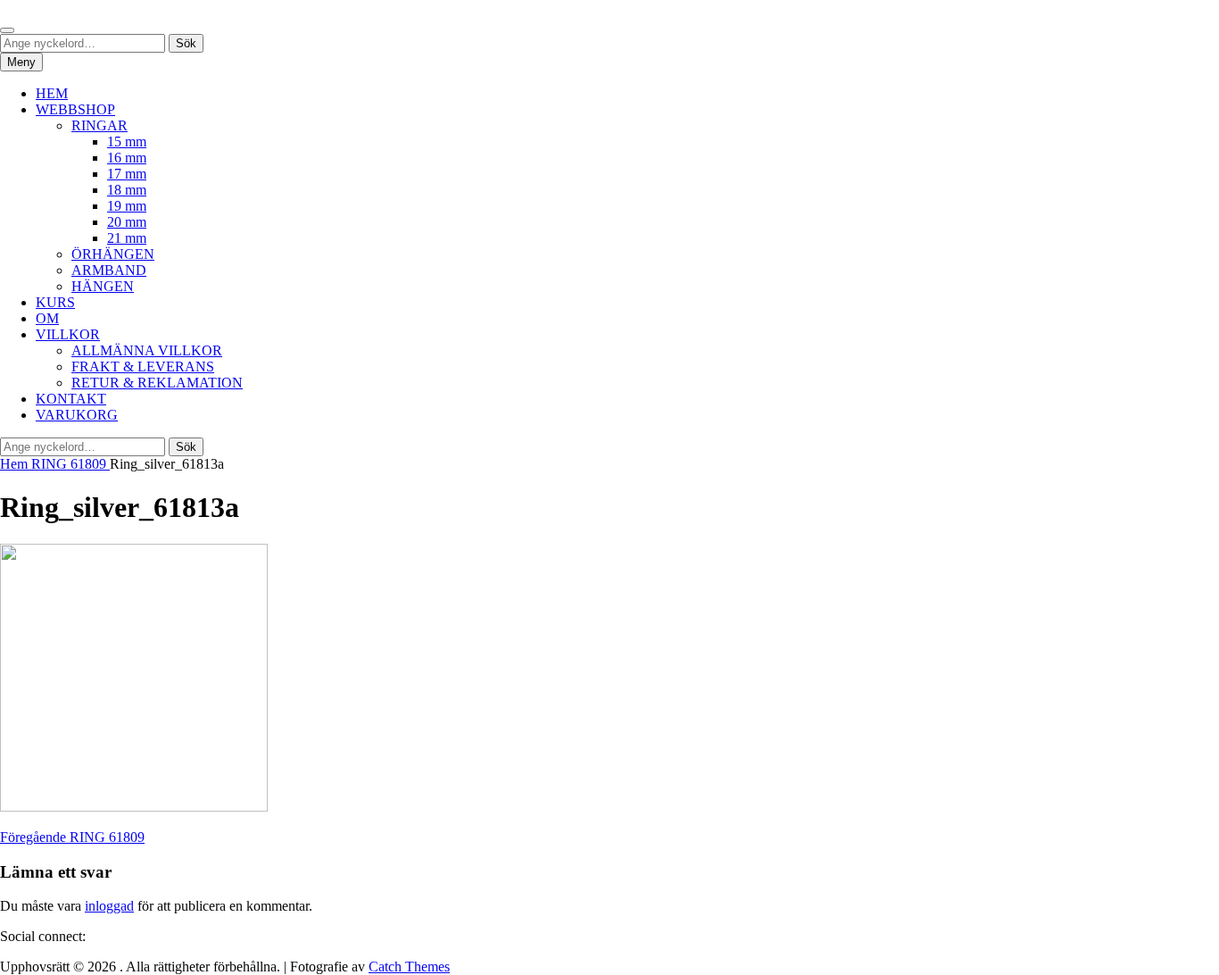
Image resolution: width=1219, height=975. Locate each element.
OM (47, 318)
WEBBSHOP (75, 109)
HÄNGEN (102, 286)
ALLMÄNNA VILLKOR (146, 350)
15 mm (126, 141)
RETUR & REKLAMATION (157, 382)
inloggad (109, 905)
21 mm (126, 238)
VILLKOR (68, 334)
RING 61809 (70, 463)
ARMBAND (108, 270)
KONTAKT (71, 398)
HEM (52, 93)
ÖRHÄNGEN (112, 254)
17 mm (126, 173)
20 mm (126, 221)
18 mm (126, 189)
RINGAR (99, 125)
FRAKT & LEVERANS (142, 366)
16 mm (126, 157)
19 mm (126, 205)
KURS (55, 302)
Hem (15, 463)
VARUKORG (77, 414)
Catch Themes (409, 966)
